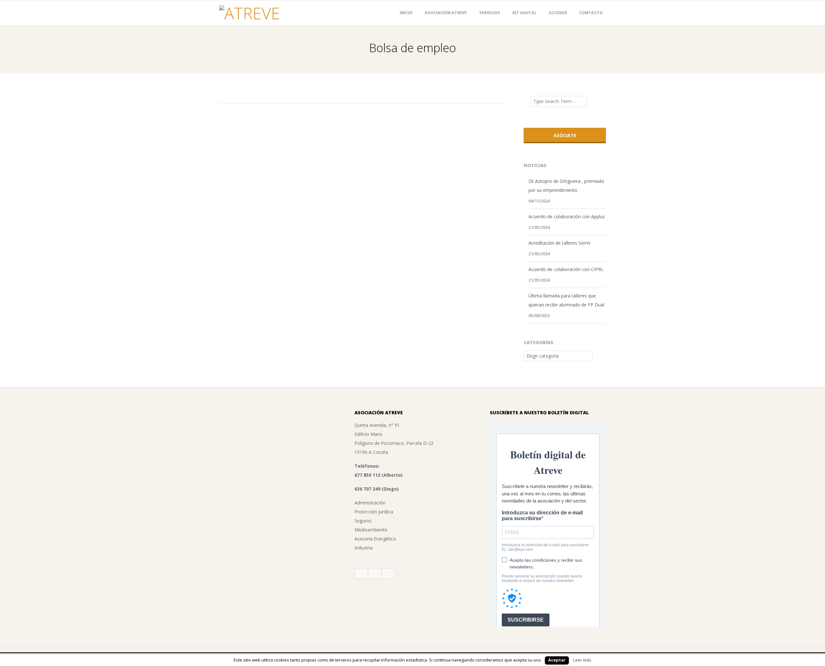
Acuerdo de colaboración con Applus (567, 216)
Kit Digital (524, 12)
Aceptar (557, 660)
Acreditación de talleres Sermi (559, 243)
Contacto (591, 12)
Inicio (406, 12)
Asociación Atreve (446, 12)
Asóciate (565, 135)
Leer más (582, 660)
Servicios (489, 12)
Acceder (558, 12)
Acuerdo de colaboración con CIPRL (566, 269)
